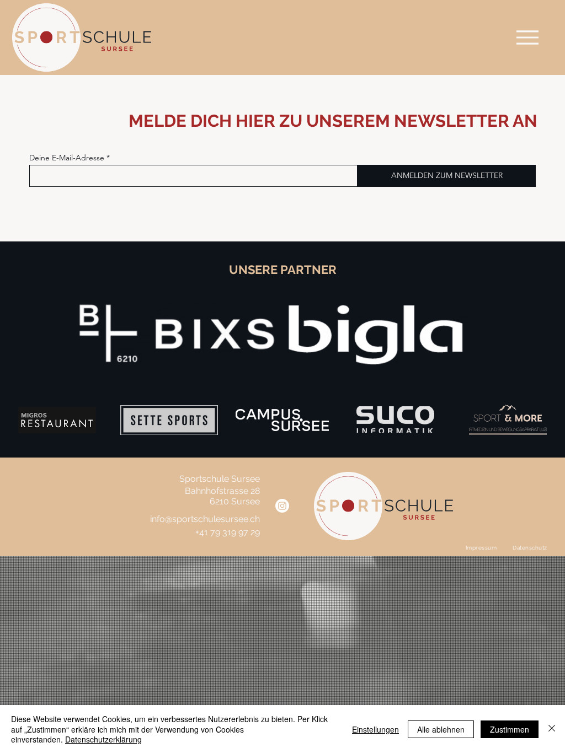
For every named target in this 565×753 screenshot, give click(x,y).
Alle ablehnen (441, 729)
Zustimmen (509, 729)
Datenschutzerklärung (103, 739)
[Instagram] (282, 506)
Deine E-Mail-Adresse (66, 158)
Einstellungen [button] (375, 729)
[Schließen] (551, 729)
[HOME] (527, 37)
